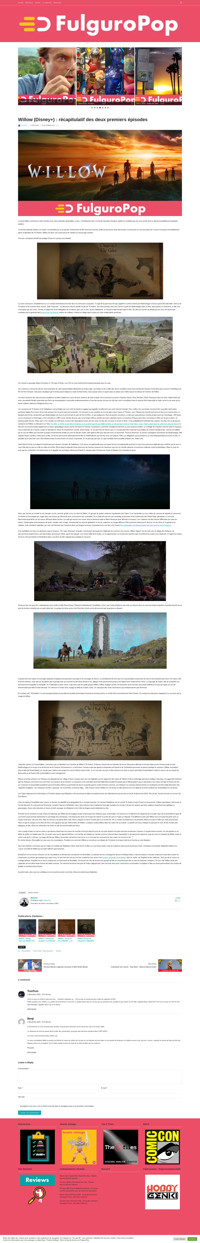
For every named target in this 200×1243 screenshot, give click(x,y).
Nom (20, 1088)
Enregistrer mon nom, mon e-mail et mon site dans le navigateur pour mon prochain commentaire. (57, 1106)
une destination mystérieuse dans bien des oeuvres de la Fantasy (145, 525)
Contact (38, 2)
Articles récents (33, 892)
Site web (21, 1097)
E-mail (104, 1088)
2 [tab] (94, 107)
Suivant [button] (179, 75)
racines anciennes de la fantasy (114, 857)
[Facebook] (176, 900)
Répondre (31, 1009)
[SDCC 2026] (36, 76)
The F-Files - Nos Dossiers (43, 951)
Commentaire (24, 1068)
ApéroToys (57, 2)
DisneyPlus (26, 951)
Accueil (20, 2)
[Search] (181, 2)
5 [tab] (102, 107)
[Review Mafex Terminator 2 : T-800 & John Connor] (94, 76)
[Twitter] (179, 900)
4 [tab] (100, 107)
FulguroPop (47, 900)
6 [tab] (105, 107)
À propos (22, 892)
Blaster (24, 125)
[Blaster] (24, 902)
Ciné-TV (21, 947)
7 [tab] (108, 107)
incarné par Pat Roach (49, 312)
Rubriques (29, 2)
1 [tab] (92, 107)
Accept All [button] (192, 1239)
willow (58, 951)
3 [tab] (97, 107)
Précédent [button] (21, 75)
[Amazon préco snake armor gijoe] (153, 76)
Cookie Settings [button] (179, 1239)
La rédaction (47, 2)
